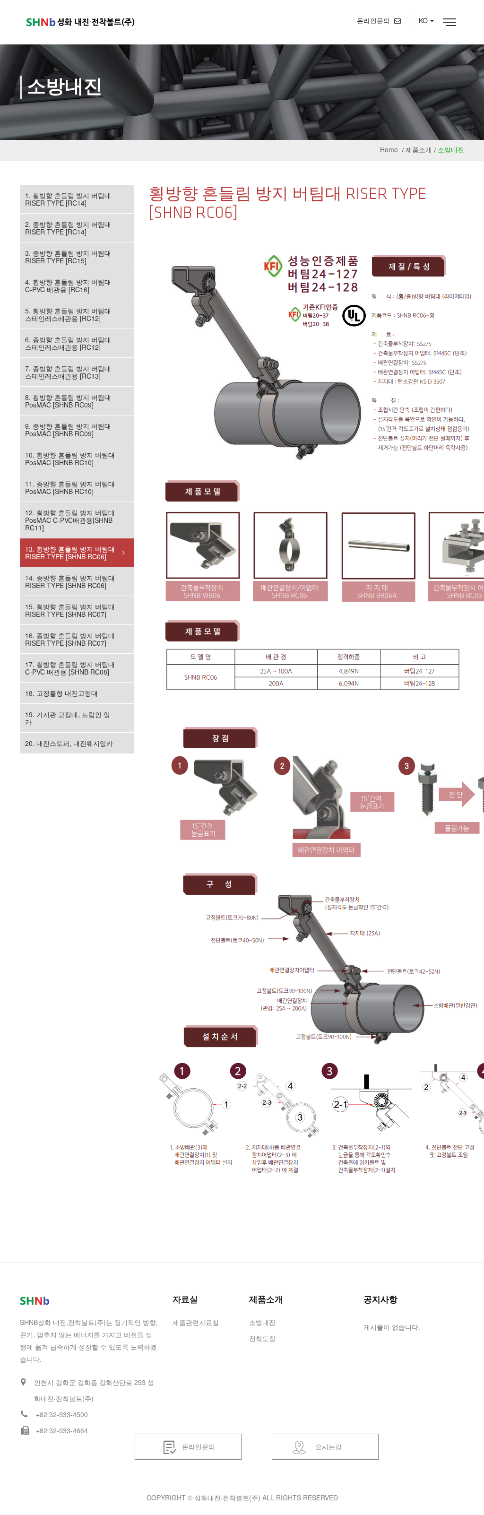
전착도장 (262, 1338)
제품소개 (419, 149)
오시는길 (328, 1446)
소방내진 (262, 1322)
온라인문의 (374, 20)
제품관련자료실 (196, 1322)
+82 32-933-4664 (62, 1430)
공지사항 (380, 1299)
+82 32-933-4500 (62, 1414)
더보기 (454, 1301)
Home (389, 149)
